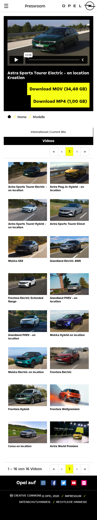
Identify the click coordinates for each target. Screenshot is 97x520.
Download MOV (58, 89)
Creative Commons (27, 496)
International (39, 132)
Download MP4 (60, 101)
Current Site (58, 132)
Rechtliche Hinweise (71, 502)
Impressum (73, 496)
